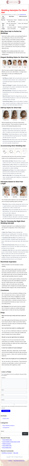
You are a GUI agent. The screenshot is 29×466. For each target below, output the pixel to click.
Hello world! (15, 452)
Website (2, 399)
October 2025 (6, 418)
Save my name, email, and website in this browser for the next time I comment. (14, 407)
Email (2, 394)
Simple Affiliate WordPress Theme (19, 460)
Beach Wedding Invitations (8, 425)
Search (2, 431)
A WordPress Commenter (7, 452)
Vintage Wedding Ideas (7, 439)
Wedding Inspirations (6, 443)
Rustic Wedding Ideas (6, 447)
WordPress (10, 460)
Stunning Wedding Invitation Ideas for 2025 (11, 441)
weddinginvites (22, 14)
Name (2, 389)
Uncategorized (6, 427)
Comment (3, 377)
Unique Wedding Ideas (7, 445)
